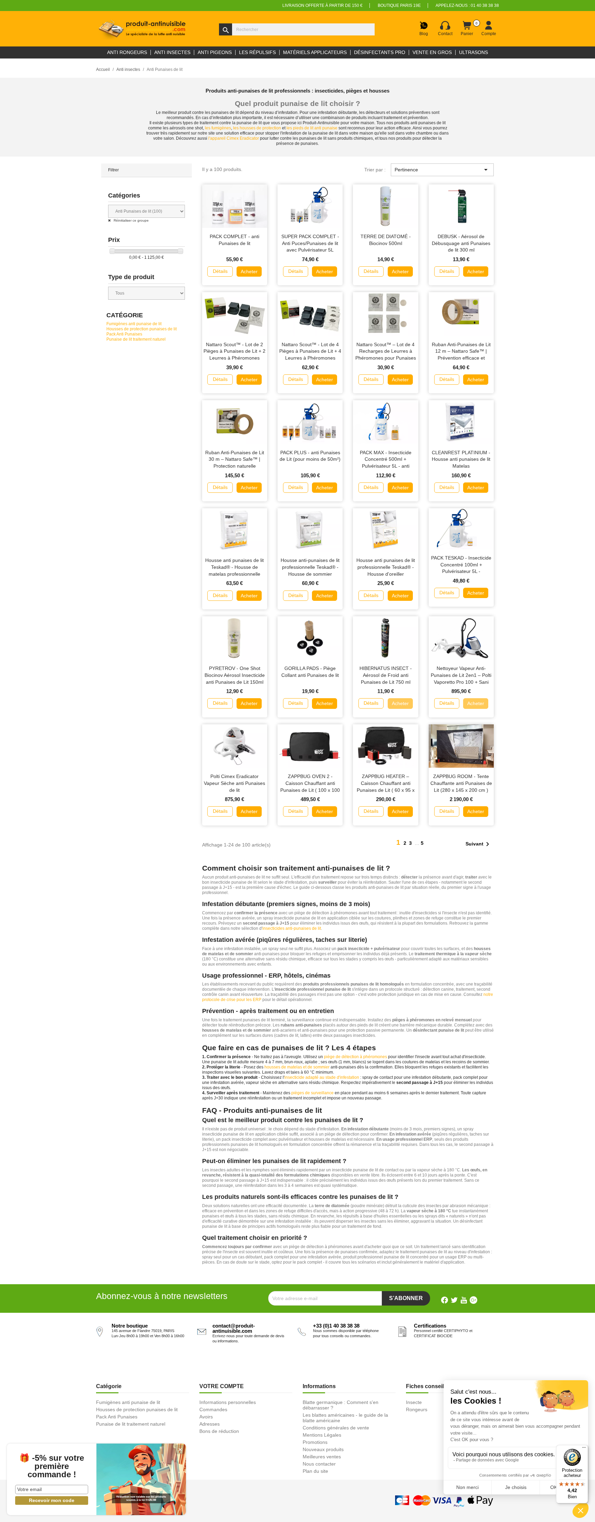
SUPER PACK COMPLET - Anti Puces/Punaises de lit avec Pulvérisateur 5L (310, 243)
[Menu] (584, 1449)
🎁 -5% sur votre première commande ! (51, 1466)
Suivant (479, 844)
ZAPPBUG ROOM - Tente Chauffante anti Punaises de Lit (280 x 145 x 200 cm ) (461, 783)
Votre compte (221, 1386)
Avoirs (206, 1416)
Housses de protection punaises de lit (141, 329)
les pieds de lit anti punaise (311, 128)
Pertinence (442, 170)
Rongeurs (416, 1409)
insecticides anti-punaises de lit (291, 928)
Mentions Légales (322, 1435)
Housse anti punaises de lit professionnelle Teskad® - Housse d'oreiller (385, 567)
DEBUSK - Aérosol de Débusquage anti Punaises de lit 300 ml (461, 243)
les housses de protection (257, 128)
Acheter (249, 271)
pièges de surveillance (312, 1092)
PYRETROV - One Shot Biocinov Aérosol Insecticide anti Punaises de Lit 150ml (235, 675)
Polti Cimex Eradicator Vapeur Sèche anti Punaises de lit (234, 783)
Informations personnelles (227, 1402)
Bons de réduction (219, 1431)
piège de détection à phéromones (355, 1056)
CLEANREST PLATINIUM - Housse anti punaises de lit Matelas (461, 459)
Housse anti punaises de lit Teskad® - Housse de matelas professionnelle (234, 567)
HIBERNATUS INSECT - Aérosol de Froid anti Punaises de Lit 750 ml (385, 675)
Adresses (209, 1424)
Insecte (414, 1402)
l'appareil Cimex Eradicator (233, 138)
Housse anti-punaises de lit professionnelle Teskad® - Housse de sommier (310, 567)
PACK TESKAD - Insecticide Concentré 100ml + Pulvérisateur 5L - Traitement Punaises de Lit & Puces (461, 571)
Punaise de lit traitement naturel (136, 339)
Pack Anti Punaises (124, 334)
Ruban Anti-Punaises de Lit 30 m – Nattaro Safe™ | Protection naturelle (234, 459)
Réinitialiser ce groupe (131, 220)
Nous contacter (319, 1464)
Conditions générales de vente (336, 1427)
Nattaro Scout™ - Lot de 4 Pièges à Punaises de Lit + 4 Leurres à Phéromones (310, 351)
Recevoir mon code (51, 1500)
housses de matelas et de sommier (297, 1067)
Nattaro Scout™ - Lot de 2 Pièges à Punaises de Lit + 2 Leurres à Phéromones (234, 351)
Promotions (315, 1442)
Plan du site (315, 1471)
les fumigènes (218, 128)
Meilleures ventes (322, 1456)
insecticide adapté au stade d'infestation (321, 1077)
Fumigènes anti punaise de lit (133, 323)
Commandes (213, 1409)
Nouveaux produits (323, 1449)
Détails (220, 271)
